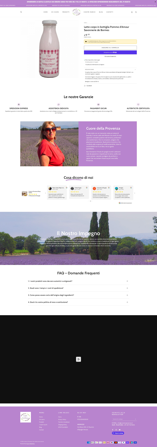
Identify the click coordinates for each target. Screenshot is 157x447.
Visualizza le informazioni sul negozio (94, 64)
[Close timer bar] (155, 1)
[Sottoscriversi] (136, 419)
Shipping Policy (62, 424)
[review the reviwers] (86, 188)
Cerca (59, 417)
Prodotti (41, 422)
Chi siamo (42, 419)
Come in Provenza (28, 441)
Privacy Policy (62, 419)
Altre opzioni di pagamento (110, 56)
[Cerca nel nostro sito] (21, 12)
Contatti (41, 430)
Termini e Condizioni (64, 422)
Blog (40, 427)
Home (85, 22)
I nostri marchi (43, 424)
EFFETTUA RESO (63, 427)
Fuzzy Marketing (30, 443)
